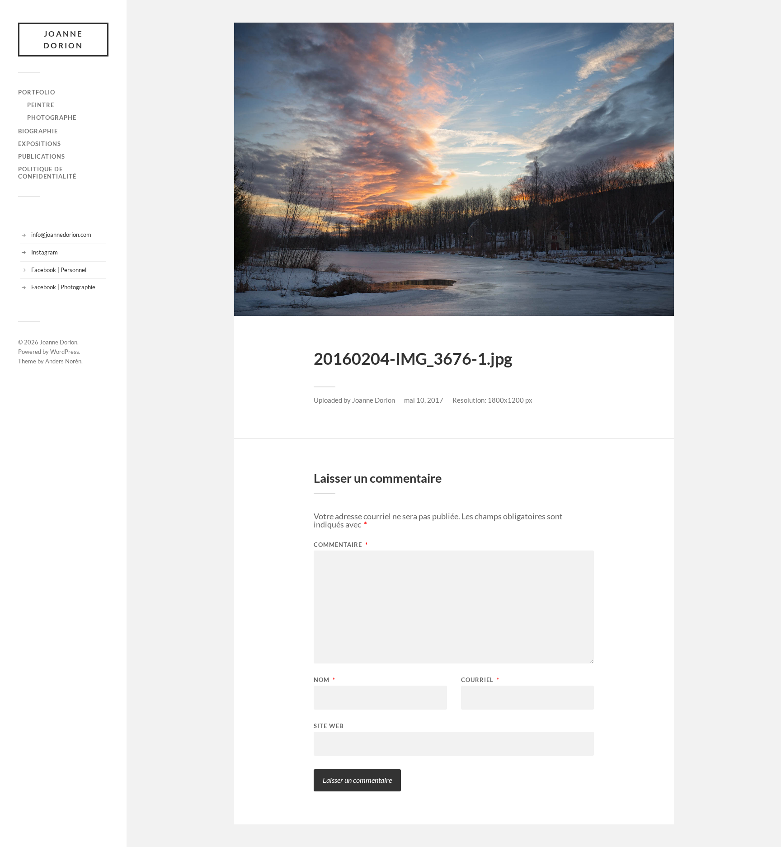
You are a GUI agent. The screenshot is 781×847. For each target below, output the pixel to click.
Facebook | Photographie (63, 287)
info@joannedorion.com (61, 234)
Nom (324, 680)
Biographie (38, 131)
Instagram (44, 252)
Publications (41, 156)
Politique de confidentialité (47, 172)
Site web (328, 725)
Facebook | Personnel (58, 269)
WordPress (64, 351)
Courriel (480, 680)
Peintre (40, 104)
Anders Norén (63, 361)
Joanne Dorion (63, 39)
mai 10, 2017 (423, 400)
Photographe (51, 117)
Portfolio (36, 92)
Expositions (39, 143)
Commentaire (341, 545)
